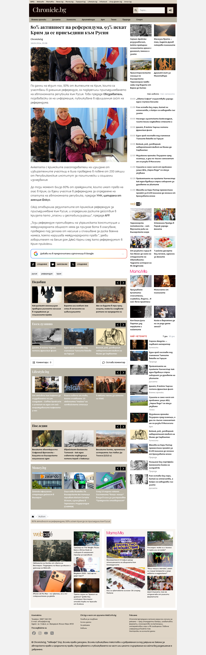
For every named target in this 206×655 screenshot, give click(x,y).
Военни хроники (39, 19)
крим (59, 273)
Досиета (56, 19)
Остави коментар (115, 362)
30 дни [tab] (172, 336)
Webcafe (40, 2)
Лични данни (85, 622)
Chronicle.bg (37, 39)
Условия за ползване (89, 619)
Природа (126, 19)
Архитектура (88, 19)
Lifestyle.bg (92, 2)
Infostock (103, 2)
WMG (32, 2)
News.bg (59, 2)
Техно (113, 19)
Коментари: (43, 362)
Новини (83, 628)
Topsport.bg (80, 2)
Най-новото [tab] (153, 94)
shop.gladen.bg (115, 2)
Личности (71, 19)
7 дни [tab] (165, 336)
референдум (46, 273)
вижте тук (145, 629)
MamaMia (50, 2)
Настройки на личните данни (142, 631)
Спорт (139, 19)
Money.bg (69, 2)
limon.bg (127, 2)
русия (34, 273)
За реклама (85, 625)
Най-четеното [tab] (167, 94)
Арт (103, 19)
